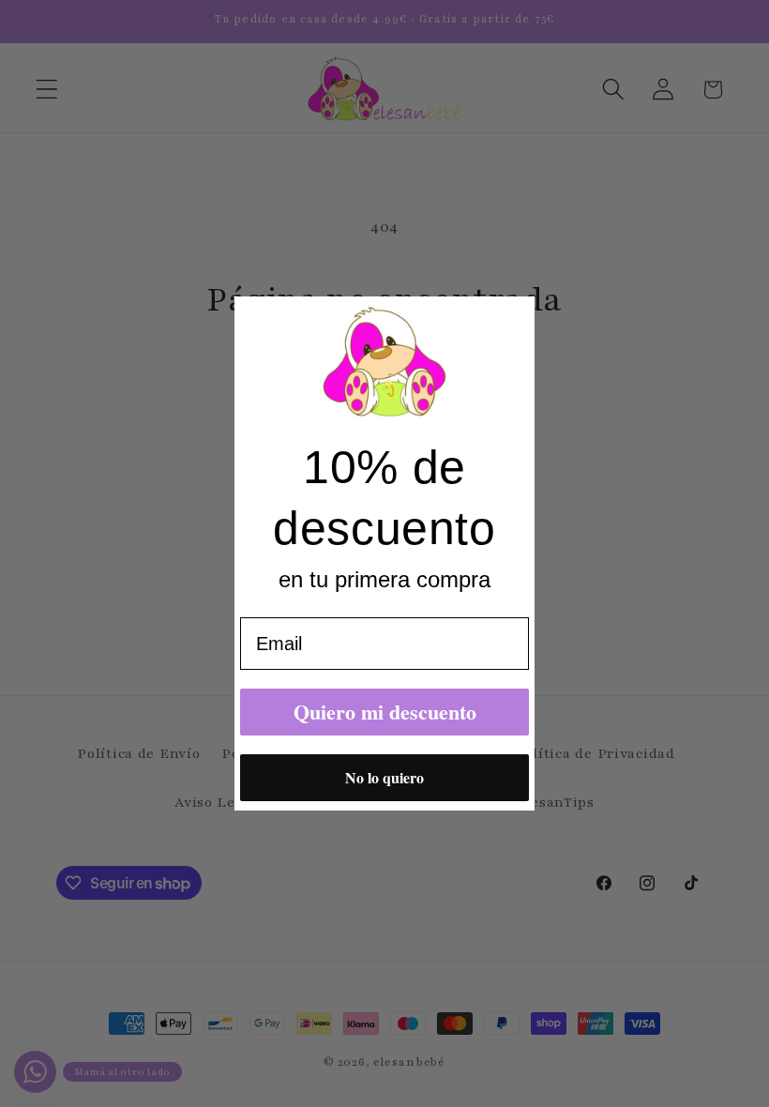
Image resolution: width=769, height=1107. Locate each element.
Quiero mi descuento (385, 711)
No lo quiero (384, 777)
